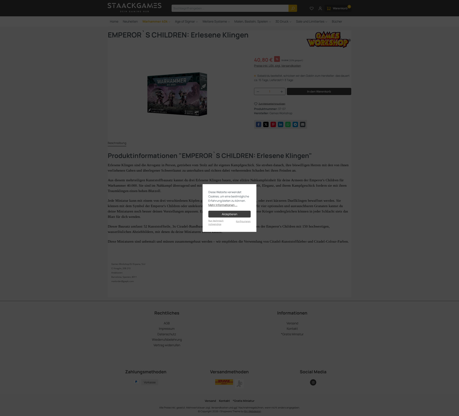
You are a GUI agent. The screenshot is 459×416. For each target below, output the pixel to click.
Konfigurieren (243, 221)
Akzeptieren (229, 214)
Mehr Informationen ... (222, 205)
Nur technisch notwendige (216, 222)
